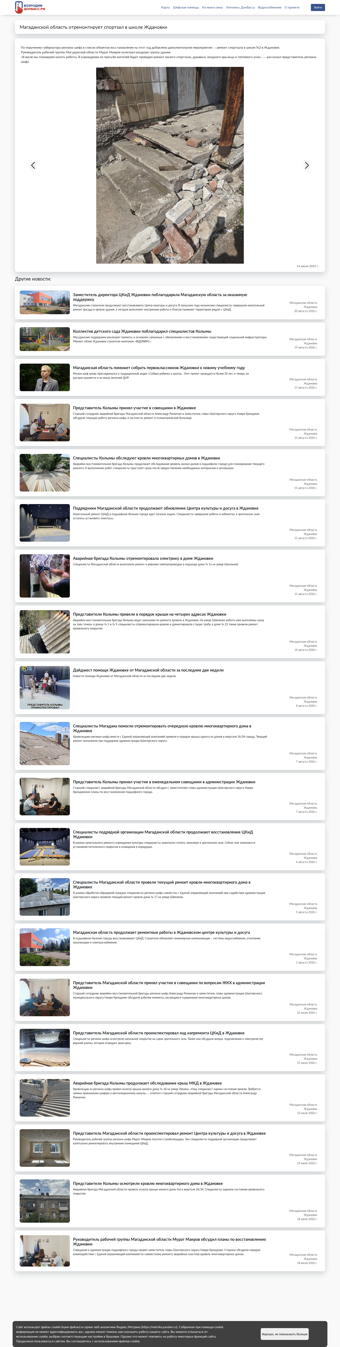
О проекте (292, 7)
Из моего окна (212, 7)
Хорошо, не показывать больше (285, 1334)
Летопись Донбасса (240, 7)
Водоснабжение (269, 7)
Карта (165, 7)
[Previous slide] (33, 165)
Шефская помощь (186, 7)
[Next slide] (306, 165)
